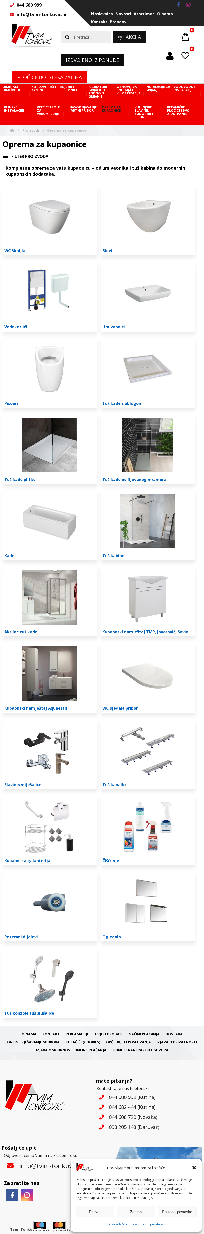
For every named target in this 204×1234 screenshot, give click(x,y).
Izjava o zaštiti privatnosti (147, 1224)
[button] (194, 1167)
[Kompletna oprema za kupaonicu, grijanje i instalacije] (32, 35)
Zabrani (136, 1212)
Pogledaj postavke (177, 1212)
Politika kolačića (116, 1224)
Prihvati (95, 1212)
